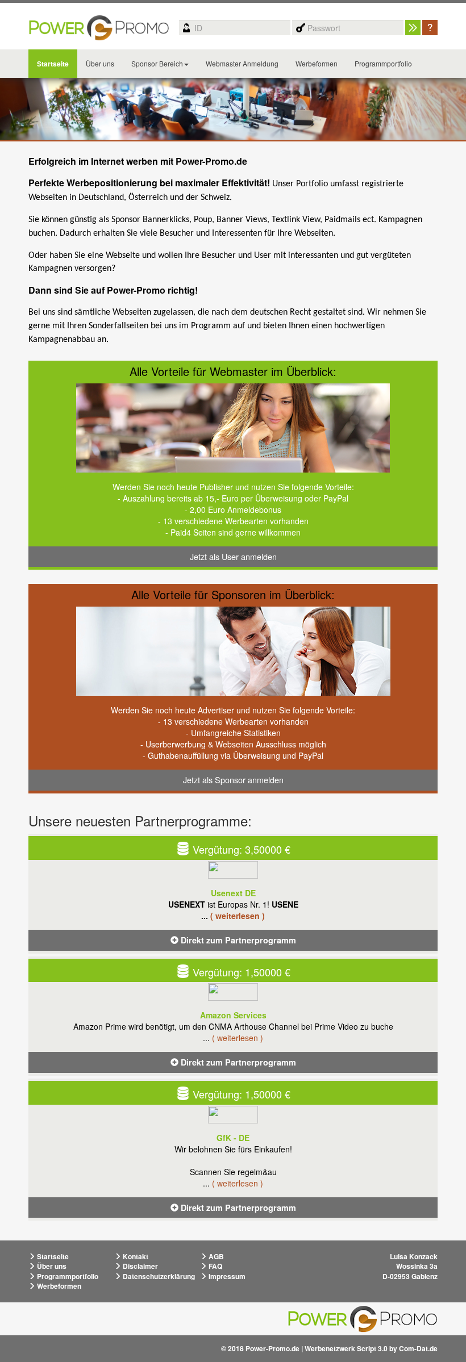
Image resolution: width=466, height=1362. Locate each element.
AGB (215, 1256)
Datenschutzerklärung (158, 1276)
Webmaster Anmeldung (242, 63)
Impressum (226, 1276)
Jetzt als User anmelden (233, 556)
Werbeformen (317, 63)
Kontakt (134, 1256)
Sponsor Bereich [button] (157, 63)
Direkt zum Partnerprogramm (237, 940)
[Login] (413, 27)
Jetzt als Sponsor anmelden (233, 780)
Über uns (100, 63)
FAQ (214, 1266)
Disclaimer (139, 1266)
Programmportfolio (383, 63)
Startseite (53, 64)
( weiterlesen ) (237, 915)
